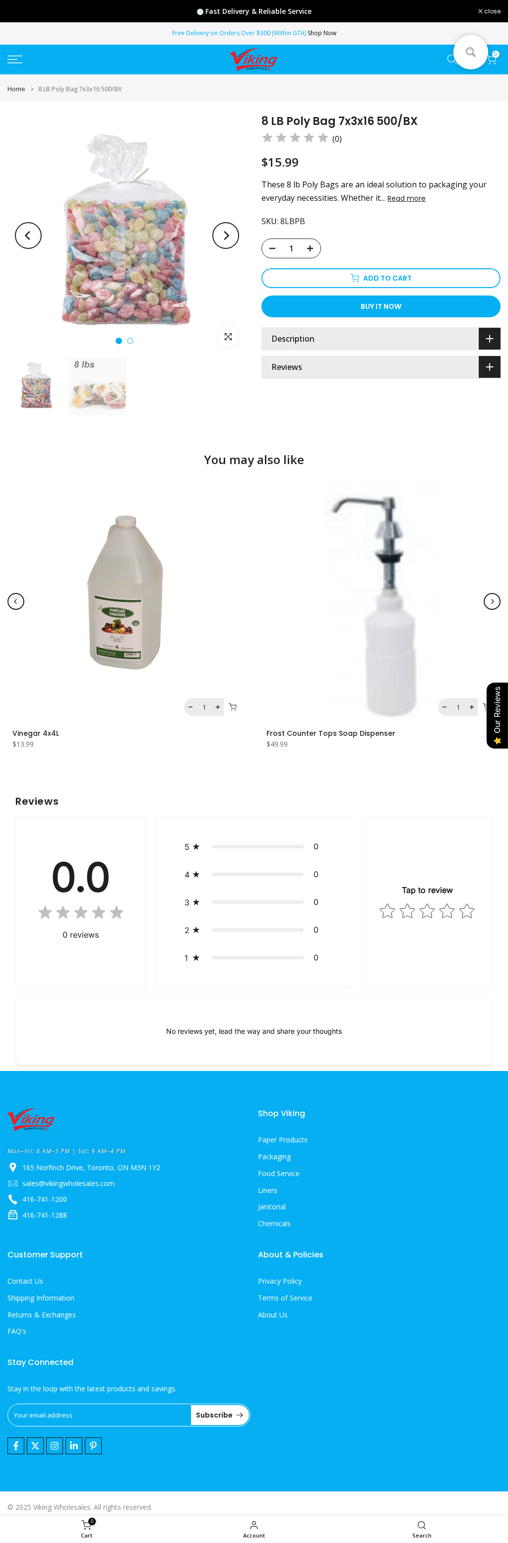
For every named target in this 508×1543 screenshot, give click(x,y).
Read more (406, 198)
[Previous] (28, 235)
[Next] (225, 235)
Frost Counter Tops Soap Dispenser (330, 733)
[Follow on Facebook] (15, 1445)
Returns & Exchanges (41, 1314)
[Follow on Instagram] (54, 1445)
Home (16, 89)
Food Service (279, 1173)
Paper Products (283, 1139)
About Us (273, 1314)
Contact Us (25, 1281)
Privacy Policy (280, 1281)
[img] (295, 139)
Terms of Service (285, 1298)
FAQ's (16, 1331)
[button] (253, 846)
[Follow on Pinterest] (93, 1445)
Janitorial (272, 1206)
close (21, 11)
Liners (267, 1190)
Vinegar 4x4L (35, 733)
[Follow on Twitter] (35, 1445)
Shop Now (322, 33)
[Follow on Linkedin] (73, 1445)
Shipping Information (40, 1298)
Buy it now (381, 306)
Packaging (274, 1156)
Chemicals (274, 1223)
